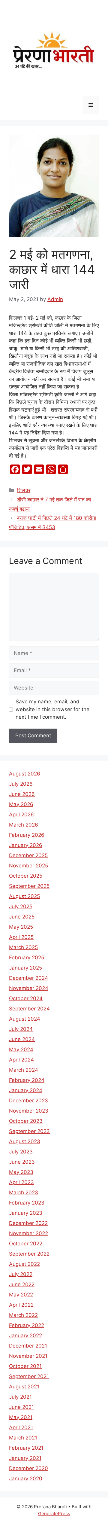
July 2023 (21, 1152)
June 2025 (21, 917)
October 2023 (26, 1121)
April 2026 (21, 815)
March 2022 (23, 1315)
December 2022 (28, 1223)
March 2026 (23, 825)
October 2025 (25, 876)
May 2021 (20, 1417)
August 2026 (24, 774)
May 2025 (21, 927)
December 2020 (28, 1468)
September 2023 (29, 1131)
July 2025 (20, 906)
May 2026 (21, 804)
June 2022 (21, 1284)
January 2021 (25, 1458)
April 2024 (21, 1060)
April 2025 (21, 937)
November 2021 (28, 1356)
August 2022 (24, 1264)
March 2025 (23, 947)
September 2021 (29, 1376)
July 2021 (20, 1397)
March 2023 (23, 1192)
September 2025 (29, 886)
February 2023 (26, 1203)
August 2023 (24, 1141)
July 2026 (21, 784)
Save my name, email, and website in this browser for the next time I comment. (52, 709)
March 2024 (23, 1070)
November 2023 (28, 1111)
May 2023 (21, 1172)
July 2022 (20, 1274)
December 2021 (28, 1346)
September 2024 (29, 1009)
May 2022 (21, 1295)
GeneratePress (54, 1513)
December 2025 (28, 855)
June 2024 (22, 1039)
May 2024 (21, 1049)
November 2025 (28, 866)
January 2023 (25, 1213)
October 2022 (25, 1244)
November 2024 (28, 988)
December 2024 (28, 978)
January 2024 (25, 1090)
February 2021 (26, 1448)
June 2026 (22, 794)
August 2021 (24, 1387)
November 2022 (28, 1233)
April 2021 (21, 1427)
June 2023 (22, 1162)
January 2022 (25, 1336)
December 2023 (28, 1101)
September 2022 (29, 1254)
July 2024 (21, 1029)
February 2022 (26, 1325)
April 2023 (21, 1182)
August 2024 (24, 1019)
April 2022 (21, 1305)
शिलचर (23, 490)
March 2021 (23, 1438)
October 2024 (26, 998)
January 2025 (25, 968)
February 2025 (26, 958)
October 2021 (25, 1366)
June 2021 (21, 1407)
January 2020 (25, 1479)
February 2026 (26, 835)
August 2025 (24, 896)
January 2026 (25, 845)
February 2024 (26, 1080)
